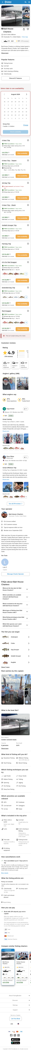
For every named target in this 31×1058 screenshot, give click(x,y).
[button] (15, 125)
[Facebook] (11, 1035)
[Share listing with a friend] (24, 29)
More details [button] (4, 873)
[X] (15, 1035)
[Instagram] (18, 1035)
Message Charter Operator (15, 574)
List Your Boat (15, 1018)
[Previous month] (26, 94)
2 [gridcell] (15, 118)
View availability (22, 153)
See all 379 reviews (15, 503)
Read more (6, 431)
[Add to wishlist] (28, 29)
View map (25, 37)
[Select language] (18, 1024)
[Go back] (2, 2)
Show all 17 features (15, 78)
